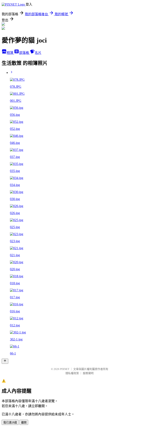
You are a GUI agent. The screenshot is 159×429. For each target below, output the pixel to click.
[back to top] (5, 361)
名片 (38, 53)
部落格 (24, 53)
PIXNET (64, 369)
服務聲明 (88, 373)
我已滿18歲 (10, 422)
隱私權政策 (72, 373)
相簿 (10, 53)
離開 (23, 422)
